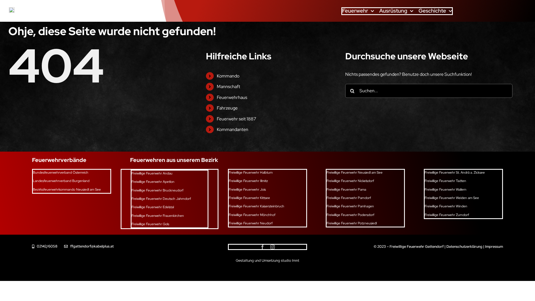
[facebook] (262, 247)
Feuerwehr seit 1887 (236, 119)
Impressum (494, 246)
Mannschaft (228, 86)
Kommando (228, 76)
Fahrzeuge (227, 108)
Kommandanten (232, 129)
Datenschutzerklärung (464, 246)
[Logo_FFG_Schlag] (11, 9)
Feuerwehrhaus (232, 97)
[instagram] (272, 247)
